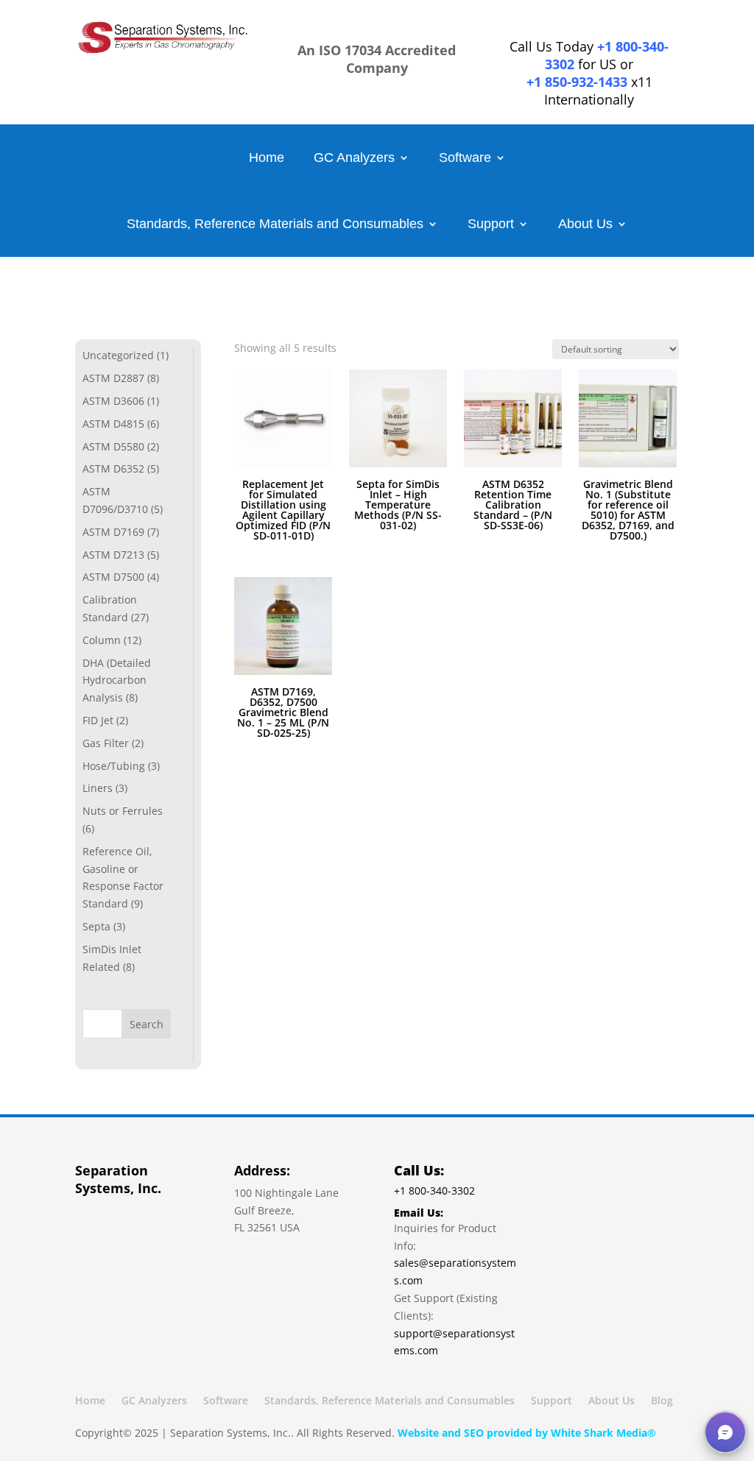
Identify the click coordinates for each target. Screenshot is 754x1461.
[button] (725, 1432)
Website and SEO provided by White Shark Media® (527, 1433)
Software (465, 158)
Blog (662, 1401)
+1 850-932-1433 (576, 82)
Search (146, 1024)
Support (491, 225)
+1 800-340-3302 (607, 55)
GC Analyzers (354, 158)
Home (266, 158)
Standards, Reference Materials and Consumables (275, 225)
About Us (585, 225)
